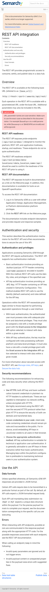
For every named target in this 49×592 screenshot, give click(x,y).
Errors (7, 65)
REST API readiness (12, 44)
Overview (6, 41)
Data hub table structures (8, 576)
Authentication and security (13, 50)
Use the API (7, 59)
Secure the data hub (11, 368)
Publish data (41, 575)
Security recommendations (14, 56)
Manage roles (24, 365)
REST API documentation (14, 47)
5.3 (44, 9)
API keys (35, 365)
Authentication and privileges (15, 53)
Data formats (9, 62)
